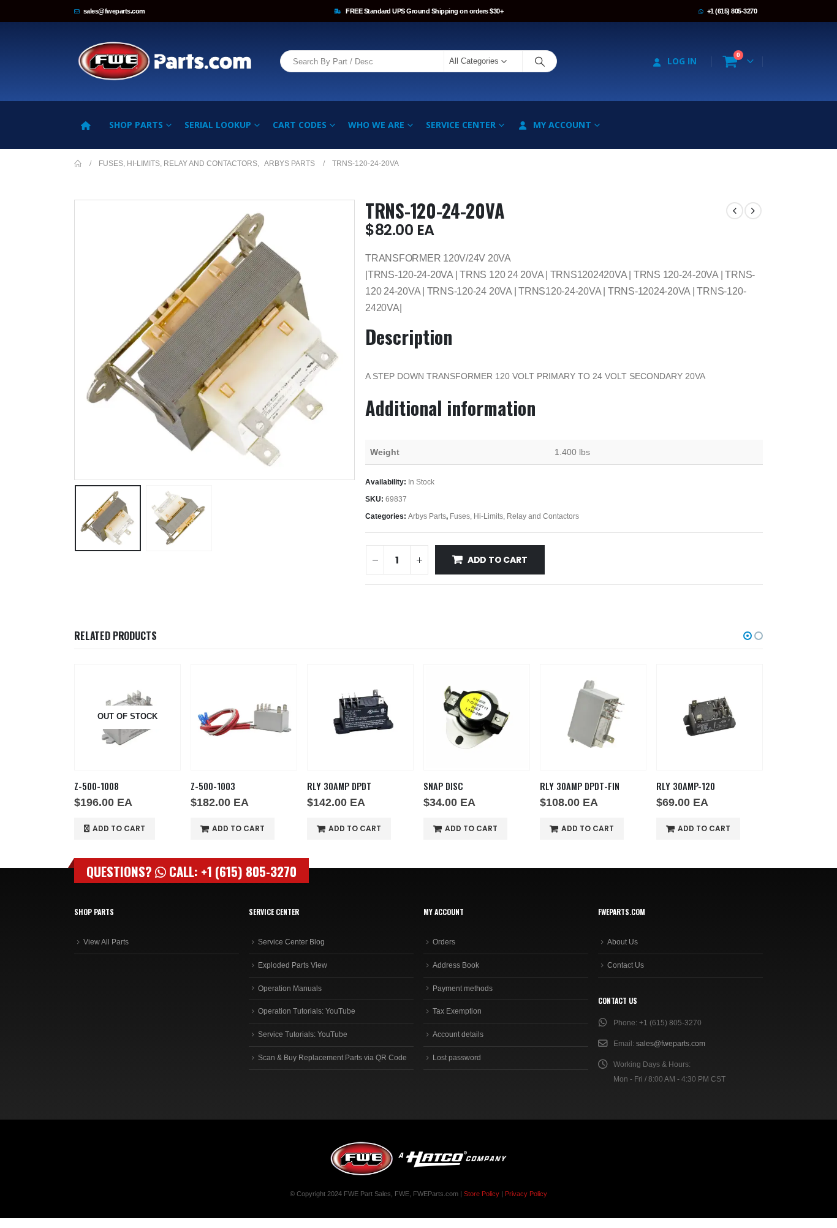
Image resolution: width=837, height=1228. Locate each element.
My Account (562, 124)
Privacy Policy (526, 1193)
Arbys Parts (427, 516)
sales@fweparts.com (114, 11)
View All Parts (106, 942)
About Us (622, 942)
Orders (444, 942)
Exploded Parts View (292, 965)
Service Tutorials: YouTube (302, 1034)
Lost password (457, 1057)
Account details (458, 1034)
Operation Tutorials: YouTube (306, 1011)
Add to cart (498, 560)
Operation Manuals (290, 988)
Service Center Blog (291, 942)
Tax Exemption (457, 1011)
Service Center (461, 124)
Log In (682, 61)
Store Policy (481, 1193)
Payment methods (463, 988)
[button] (77, 340)
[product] (244, 717)
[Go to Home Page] (77, 163)
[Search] (540, 61)
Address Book (456, 965)
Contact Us (625, 965)
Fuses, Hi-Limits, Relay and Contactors (514, 516)
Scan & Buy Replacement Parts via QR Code (332, 1057)
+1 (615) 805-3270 (732, 11)
